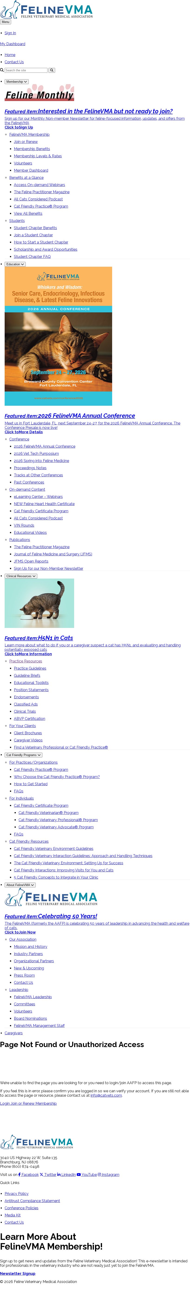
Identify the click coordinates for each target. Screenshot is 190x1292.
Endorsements (26, 697)
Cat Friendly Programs (22, 755)
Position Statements (31, 690)
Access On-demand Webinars (39, 185)
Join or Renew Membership (34, 1103)
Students (17, 220)
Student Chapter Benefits (35, 228)
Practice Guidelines (30, 668)
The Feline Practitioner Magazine (42, 192)
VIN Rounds (24, 525)
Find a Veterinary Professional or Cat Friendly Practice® (61, 747)
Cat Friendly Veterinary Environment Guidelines (53, 848)
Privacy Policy (16, 1193)
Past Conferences (29, 482)
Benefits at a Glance (26, 177)
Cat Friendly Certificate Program (41, 511)
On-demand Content (27, 489)
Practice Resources (25, 661)
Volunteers (23, 163)
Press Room (24, 975)
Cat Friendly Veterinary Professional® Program (58, 820)
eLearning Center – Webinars (38, 496)
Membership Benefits (32, 149)
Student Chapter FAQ (32, 256)
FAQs (18, 791)
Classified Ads (26, 704)
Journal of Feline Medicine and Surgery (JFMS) (53, 554)
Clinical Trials (25, 711)
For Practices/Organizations (33, 762)
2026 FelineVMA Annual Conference (44, 446)
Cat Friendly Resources (29, 841)
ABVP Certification (29, 718)
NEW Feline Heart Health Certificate (44, 504)
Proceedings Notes (30, 468)
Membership (15, 81)
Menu (5, 22)
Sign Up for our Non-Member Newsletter (48, 568)
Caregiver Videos (28, 740)
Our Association (22, 939)
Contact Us (14, 62)
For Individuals (21, 798)
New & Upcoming (29, 968)
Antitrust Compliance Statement (32, 1201)
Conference (19, 439)
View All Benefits (28, 213)
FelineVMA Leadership (33, 997)
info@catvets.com (106, 1095)
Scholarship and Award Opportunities (45, 249)
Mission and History (30, 946)
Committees (24, 1004)
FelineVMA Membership (29, 134)
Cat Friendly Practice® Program (41, 206)
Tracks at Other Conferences (38, 475)
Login (5, 1103)
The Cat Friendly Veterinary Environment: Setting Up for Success (68, 863)
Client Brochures (28, 733)
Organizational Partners (34, 961)
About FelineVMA (18, 885)
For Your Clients (22, 726)
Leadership (18, 990)
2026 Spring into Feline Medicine (41, 461)
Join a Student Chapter (33, 235)
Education (13, 264)
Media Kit (13, 1215)
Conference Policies (21, 1208)
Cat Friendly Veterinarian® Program (49, 813)
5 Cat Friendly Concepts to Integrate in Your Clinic (56, 877)
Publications (19, 540)
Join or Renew (26, 141)
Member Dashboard (31, 170)
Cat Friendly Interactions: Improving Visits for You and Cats (64, 870)
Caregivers (14, 1033)
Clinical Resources (19, 576)
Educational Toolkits (31, 683)
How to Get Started (31, 784)
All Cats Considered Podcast (38, 199)
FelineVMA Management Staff (39, 1025)
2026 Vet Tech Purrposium (36, 453)
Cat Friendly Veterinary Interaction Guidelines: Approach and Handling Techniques (83, 856)
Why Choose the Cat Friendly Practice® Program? (57, 777)
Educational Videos (30, 532)
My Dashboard (12, 44)
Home (10, 55)
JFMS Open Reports (31, 561)
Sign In (10, 33)
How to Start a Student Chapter (41, 242)
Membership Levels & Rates (38, 156)
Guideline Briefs (27, 675)
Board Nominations (30, 1018)
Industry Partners (28, 954)
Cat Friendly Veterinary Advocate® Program (56, 827)
